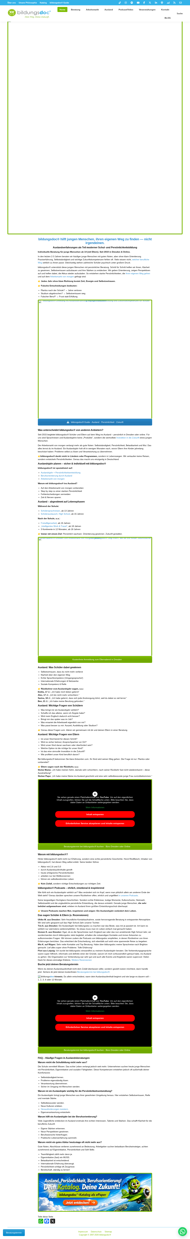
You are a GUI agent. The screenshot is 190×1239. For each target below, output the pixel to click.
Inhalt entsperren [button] (95, 814)
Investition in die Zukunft (127, 437)
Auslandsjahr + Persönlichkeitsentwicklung (60, 472)
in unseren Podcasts (128, 895)
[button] (182, 1231)
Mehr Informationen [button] (95, 807)
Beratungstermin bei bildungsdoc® (93, 972)
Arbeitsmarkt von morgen (62, 276)
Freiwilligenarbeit (49, 523)
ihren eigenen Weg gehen (138, 273)
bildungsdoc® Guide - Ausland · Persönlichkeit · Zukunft (96, 422)
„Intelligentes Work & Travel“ (54, 526)
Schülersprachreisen (50, 511)
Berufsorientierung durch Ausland (56, 476)
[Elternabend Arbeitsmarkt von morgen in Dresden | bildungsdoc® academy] (95, 597)
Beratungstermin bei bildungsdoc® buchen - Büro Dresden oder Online (96, 846)
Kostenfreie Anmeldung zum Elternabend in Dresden (97, 659)
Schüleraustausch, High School (55, 514)
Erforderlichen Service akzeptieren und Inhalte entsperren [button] (95, 823)
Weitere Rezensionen (82, 960)
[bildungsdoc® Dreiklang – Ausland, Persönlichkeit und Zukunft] (95, 359)
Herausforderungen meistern (54, 1109)
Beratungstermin (14, 1232)
